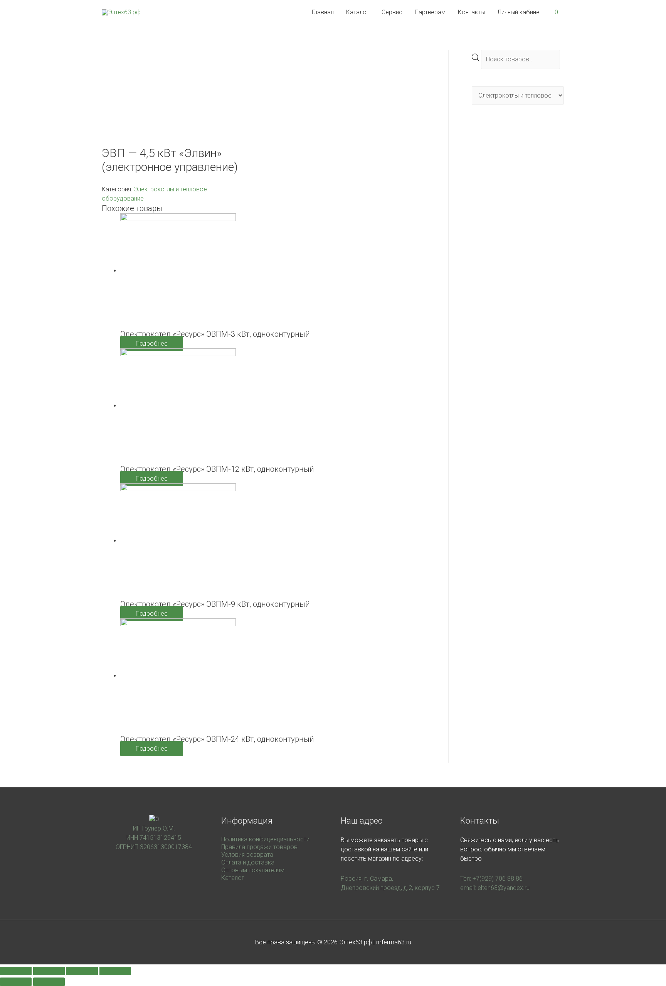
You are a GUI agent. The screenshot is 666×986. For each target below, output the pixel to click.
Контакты (471, 12)
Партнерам (430, 12)
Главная (323, 12)
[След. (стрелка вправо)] (49, 982)
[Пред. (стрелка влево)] (16, 982)
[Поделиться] (49, 971)
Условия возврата (247, 854)
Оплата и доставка (247, 862)
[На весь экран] (82, 971)
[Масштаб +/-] (115, 971)
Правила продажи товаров (259, 847)
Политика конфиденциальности (265, 839)
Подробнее (152, 343)
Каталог (357, 12)
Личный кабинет (519, 12)
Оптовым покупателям (252, 870)
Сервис (392, 12)
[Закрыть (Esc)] (16, 971)
